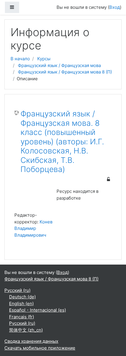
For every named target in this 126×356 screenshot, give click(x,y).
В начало (20, 58)
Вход (114, 7)
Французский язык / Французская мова (59, 65)
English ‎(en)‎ (21, 303)
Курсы (43, 58)
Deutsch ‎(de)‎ (22, 297)
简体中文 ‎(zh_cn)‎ (26, 330)
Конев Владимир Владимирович (33, 228)
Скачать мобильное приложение (39, 348)
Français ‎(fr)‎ (21, 317)
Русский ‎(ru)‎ (17, 290)
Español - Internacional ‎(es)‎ (37, 310)
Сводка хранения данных (31, 341)
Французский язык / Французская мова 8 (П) (65, 72)
